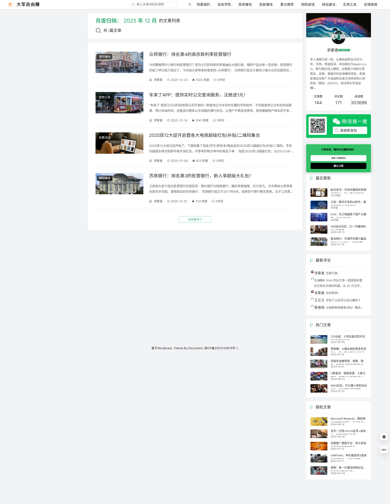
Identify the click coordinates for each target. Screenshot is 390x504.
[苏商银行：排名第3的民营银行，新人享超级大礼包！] (119, 188)
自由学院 (224, 4)
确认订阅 (338, 166)
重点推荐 (287, 4)
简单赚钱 (245, 4)
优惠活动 (104, 137)
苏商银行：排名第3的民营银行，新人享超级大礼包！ (201, 175)
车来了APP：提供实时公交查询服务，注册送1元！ (198, 95)
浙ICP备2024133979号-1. (221, 348)
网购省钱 (308, 4)
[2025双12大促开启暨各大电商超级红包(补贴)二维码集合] (119, 147)
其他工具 (104, 97)
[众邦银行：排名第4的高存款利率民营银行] (119, 67)
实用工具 (349, 4)
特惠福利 (203, 4)
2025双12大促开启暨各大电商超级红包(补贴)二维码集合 (204, 135)
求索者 (157, 80)
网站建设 (328, 4)
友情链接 (370, 4)
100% (383, 450)
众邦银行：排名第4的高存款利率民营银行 (190, 54)
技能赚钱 (266, 4)
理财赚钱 (104, 57)
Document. (196, 348)
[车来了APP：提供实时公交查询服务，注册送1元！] (119, 107)
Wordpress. (165, 348)
